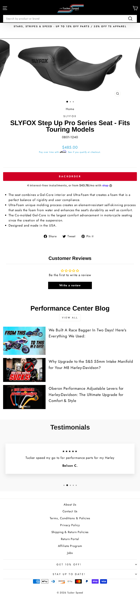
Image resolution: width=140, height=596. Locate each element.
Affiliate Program (70, 546)
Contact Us (70, 511)
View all (70, 317)
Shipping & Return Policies (70, 532)
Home (70, 109)
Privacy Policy (70, 525)
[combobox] (70, 18)
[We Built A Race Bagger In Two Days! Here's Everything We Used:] (24, 341)
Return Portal (70, 539)
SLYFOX (70, 116)
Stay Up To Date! (69, 574)
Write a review (70, 285)
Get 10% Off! (69, 564)
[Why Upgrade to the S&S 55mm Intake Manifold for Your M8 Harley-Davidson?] (24, 370)
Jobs (70, 553)
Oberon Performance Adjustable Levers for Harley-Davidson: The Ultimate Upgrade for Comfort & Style (86, 394)
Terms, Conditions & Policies (70, 518)
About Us (70, 504)
